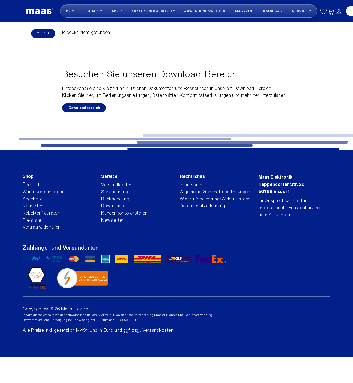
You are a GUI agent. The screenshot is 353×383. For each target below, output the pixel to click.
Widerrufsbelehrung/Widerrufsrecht (216, 199)
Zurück (43, 33)
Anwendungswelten (204, 11)
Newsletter (112, 220)
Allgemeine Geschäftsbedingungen (215, 191)
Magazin (243, 11)
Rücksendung (115, 199)
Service (300, 11)
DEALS (93, 11)
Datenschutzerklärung (202, 205)
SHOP (117, 11)
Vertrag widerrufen (42, 227)
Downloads (112, 205)
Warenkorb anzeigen (44, 191)
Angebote (32, 199)
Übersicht (32, 185)
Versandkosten (116, 185)
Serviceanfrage (116, 191)
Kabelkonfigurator (151, 11)
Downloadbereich (84, 107)
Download (271, 11)
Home (71, 11)
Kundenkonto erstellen (124, 213)
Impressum (191, 185)
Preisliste (32, 220)
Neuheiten (33, 205)
